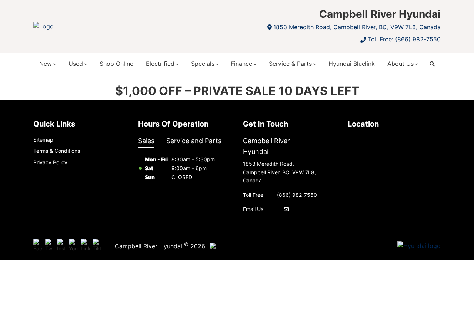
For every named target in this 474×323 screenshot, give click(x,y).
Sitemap (43, 140)
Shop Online (116, 63)
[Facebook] (37, 245)
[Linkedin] (85, 245)
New (45, 63)
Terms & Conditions (56, 151)
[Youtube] (73, 245)
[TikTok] (97, 245)
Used (76, 63)
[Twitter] (49, 245)
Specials (202, 63)
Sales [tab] (146, 141)
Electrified (160, 63)
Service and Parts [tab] (193, 141)
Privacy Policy (50, 162)
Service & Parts (290, 63)
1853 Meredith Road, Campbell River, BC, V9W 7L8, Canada (357, 27)
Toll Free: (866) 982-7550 (404, 39)
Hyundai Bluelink (351, 63)
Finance (241, 63)
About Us (400, 63)
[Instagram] (61, 245)
